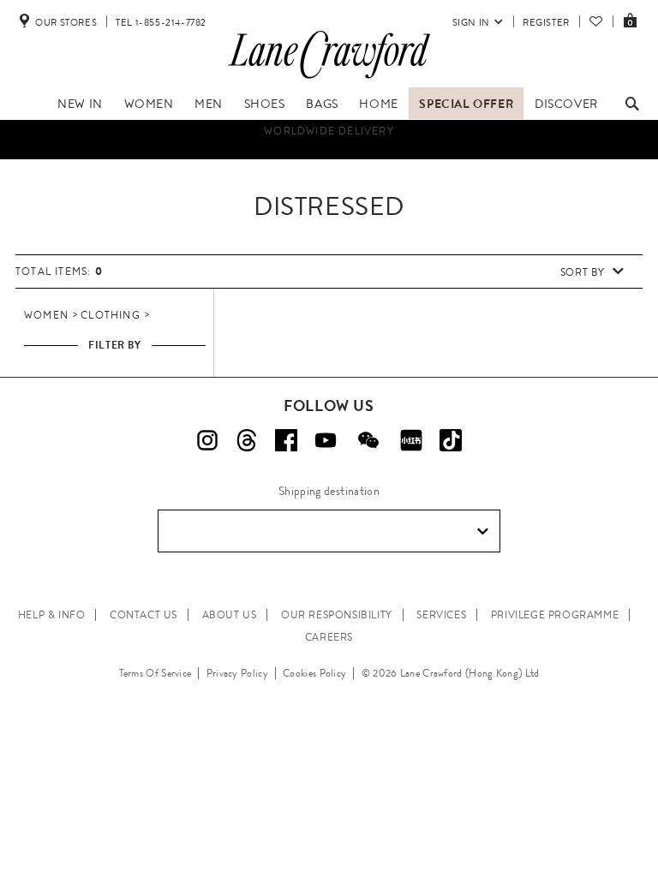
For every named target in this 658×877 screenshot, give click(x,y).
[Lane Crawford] (329, 79)
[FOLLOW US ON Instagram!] (207, 440)
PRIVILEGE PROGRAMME (555, 615)
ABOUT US (229, 615)
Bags (322, 103)
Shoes (264, 103)
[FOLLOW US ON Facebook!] (286, 440)
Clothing (111, 315)
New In (80, 103)
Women (149, 103)
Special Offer (466, 103)
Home (378, 103)
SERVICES (441, 615)
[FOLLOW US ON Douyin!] (450, 440)
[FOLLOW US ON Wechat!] (368, 440)
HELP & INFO (52, 615)
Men (208, 103)
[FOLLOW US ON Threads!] (246, 440)
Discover (566, 103)
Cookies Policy (314, 673)
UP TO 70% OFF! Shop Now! (329, 154)
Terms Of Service (155, 673)
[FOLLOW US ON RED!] (411, 440)
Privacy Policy (237, 673)
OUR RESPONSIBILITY (336, 615)
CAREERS (329, 637)
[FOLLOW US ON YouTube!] (325, 440)
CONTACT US (143, 615)
